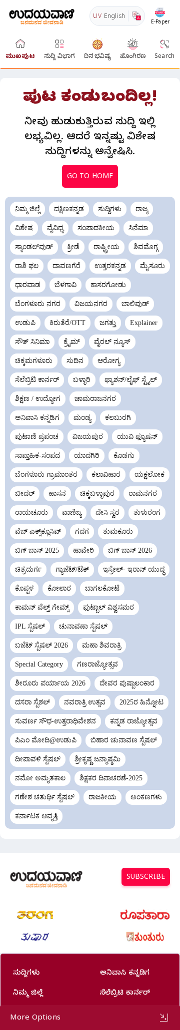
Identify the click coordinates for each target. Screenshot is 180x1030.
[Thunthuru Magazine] (145, 937)
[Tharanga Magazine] (35, 915)
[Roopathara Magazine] (145, 915)
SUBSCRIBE (145, 878)
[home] (41, 15)
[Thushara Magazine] (35, 937)
